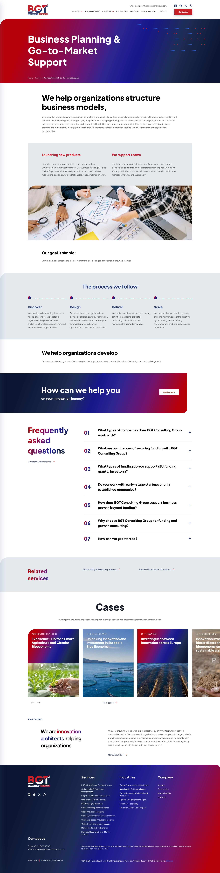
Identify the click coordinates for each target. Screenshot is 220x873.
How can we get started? (110, 538)
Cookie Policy (57, 860)
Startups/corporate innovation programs (98, 816)
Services (76, 11)
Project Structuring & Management (95, 796)
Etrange (169, 861)
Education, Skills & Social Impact (133, 807)
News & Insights (148, 12)
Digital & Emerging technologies (133, 799)
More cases (108, 703)
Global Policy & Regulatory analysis (99, 569)
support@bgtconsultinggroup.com (152, 6)
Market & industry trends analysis (155, 569)
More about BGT (115, 755)
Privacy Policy (33, 860)
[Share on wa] (191, 5)
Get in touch (169, 392)
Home (30, 78)
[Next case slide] (38, 702)
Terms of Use (45, 860)
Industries (106, 11)
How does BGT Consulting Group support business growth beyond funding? (130, 505)
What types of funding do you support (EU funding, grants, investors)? (131, 468)
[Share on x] (185, 5)
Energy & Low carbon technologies (134, 785)
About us (134, 12)
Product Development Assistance (95, 807)
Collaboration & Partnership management (92, 790)
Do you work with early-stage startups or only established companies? (127, 486)
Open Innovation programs (92, 812)
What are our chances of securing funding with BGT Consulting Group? (130, 450)
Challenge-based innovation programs (97, 820)
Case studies (122, 12)
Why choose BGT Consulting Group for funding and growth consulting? (130, 523)
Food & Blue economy (129, 804)
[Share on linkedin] (175, 5)
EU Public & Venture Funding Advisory (96, 785)
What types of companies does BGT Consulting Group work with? (133, 432)
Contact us (183, 12)
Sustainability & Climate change (133, 789)
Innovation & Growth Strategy (93, 799)
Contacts (162, 12)
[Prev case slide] (32, 702)
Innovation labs (92, 12)
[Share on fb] (180, 5)
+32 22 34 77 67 (40, 846)
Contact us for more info (39, 462)
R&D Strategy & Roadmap (92, 804)
